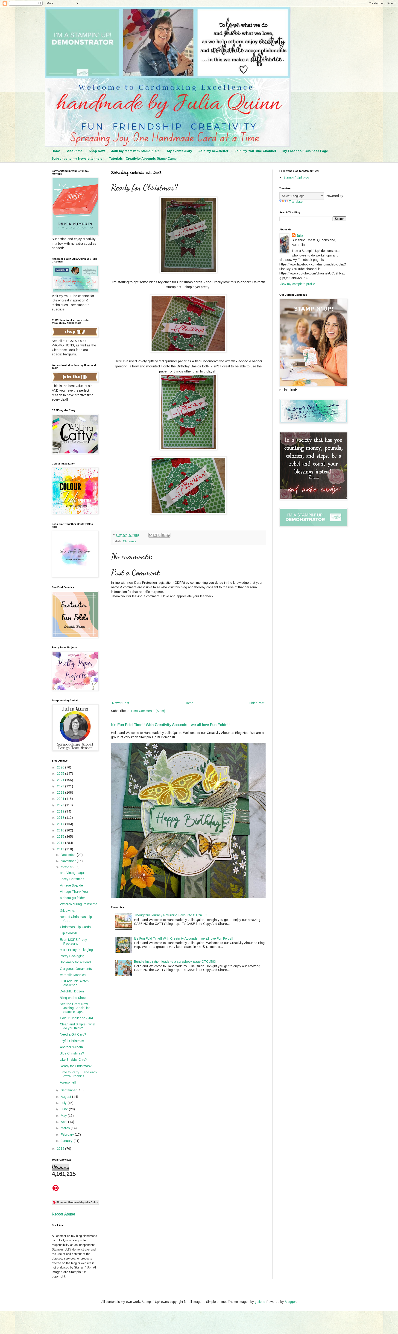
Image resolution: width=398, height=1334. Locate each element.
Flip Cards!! (68, 933)
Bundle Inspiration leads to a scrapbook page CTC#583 (175, 961)
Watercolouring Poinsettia (78, 904)
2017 (61, 824)
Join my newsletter (213, 151)
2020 (61, 805)
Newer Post (120, 703)
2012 (61, 1148)
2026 (61, 767)
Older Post (256, 703)
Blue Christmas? (72, 1053)
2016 (61, 830)
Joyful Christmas (72, 1041)
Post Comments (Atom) (148, 711)
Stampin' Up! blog (296, 177)
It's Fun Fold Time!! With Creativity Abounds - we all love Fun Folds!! (170, 725)
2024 (61, 780)
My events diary (179, 151)
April (64, 1122)
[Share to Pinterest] (168, 535)
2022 (61, 792)
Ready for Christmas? (76, 1066)
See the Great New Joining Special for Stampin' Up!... (75, 1008)
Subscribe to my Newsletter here (77, 158)
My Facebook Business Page (305, 151)
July (64, 1103)
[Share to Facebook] (163, 535)
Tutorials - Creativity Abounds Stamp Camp (143, 158)
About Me (74, 151)
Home (56, 151)
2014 (61, 843)
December (69, 855)
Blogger (290, 1302)
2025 (61, 773)
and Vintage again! (73, 873)
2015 (61, 836)
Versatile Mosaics (73, 975)
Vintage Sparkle (71, 885)
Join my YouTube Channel (255, 151)
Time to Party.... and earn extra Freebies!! (78, 1074)
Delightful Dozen (72, 991)
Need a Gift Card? (73, 1034)
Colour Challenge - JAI (76, 1018)
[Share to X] (159, 535)
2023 (61, 786)
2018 (61, 817)
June (65, 1109)
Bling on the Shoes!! (74, 998)
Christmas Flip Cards (75, 927)
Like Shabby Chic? (73, 1059)
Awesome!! (68, 1082)
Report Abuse (63, 1214)
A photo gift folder (72, 898)
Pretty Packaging (72, 956)
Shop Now (97, 151)
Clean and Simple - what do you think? (77, 1026)
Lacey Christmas (72, 879)
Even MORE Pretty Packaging (73, 941)
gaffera (260, 1302)
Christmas (129, 541)
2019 (61, 811)
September (69, 1090)
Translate (296, 201)
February (68, 1134)
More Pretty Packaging (76, 950)
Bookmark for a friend (75, 962)
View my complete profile (297, 284)
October (67, 867)
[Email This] (150, 535)
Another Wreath (71, 1047)
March (66, 1128)
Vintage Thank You (74, 891)
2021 (61, 799)
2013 (61, 849)
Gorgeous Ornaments (76, 969)
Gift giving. (67, 910)
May (64, 1115)
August (66, 1097)
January (67, 1141)
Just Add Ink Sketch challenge (74, 983)
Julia (299, 235)
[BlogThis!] (155, 535)
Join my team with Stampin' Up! (136, 151)
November (69, 861)
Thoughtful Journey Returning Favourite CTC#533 (170, 915)
